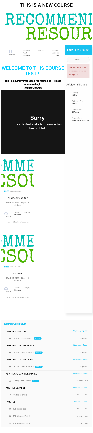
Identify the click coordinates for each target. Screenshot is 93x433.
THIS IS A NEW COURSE (18, 198)
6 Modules (55, 50)
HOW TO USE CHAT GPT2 (23, 352)
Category (41, 50)
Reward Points (77, 110)
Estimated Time (77, 101)
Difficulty (75, 92)
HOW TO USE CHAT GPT (23, 338)
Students (26, 50)
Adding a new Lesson (22, 381)
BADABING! (17, 273)
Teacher (12, 54)
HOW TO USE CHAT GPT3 (23, 367)
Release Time (77, 118)
